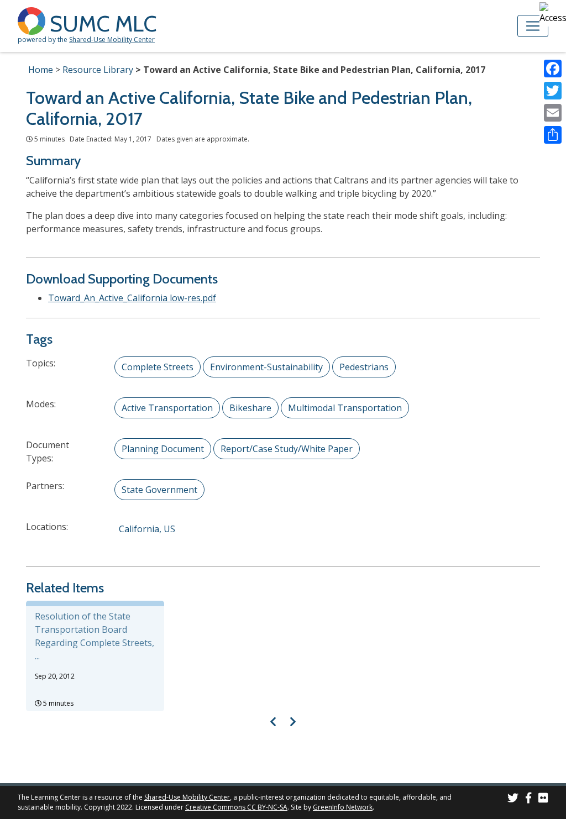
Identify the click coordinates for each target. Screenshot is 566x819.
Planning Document (163, 449)
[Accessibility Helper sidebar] (552, 13)
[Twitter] (553, 91)
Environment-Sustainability (266, 367)
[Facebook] (553, 68)
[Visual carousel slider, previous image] (273, 721)
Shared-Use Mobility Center (112, 39)
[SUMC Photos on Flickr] (543, 799)
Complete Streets (157, 367)
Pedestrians (364, 367)
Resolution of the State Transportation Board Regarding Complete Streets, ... (94, 636)
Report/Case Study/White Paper (287, 449)
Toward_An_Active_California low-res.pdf (132, 298)
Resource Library (97, 70)
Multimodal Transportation (345, 408)
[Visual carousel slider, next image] (292, 721)
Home (40, 70)
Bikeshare (250, 408)
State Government (159, 490)
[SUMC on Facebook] (528, 799)
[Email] (553, 113)
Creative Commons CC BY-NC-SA (236, 807)
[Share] (553, 135)
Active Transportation (167, 408)
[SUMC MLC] (34, 20)
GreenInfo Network (343, 807)
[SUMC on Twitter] (512, 799)
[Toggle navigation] (532, 26)
